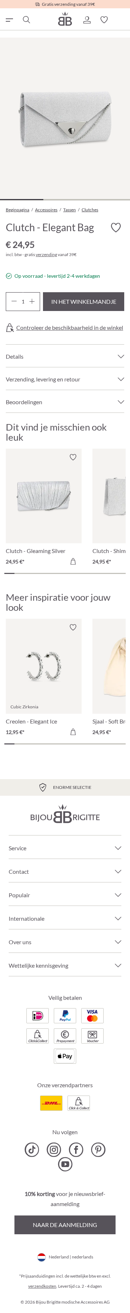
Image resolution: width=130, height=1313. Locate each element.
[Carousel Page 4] (40, 573)
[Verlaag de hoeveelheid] (14, 301)
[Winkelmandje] (121, 20)
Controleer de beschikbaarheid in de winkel (69, 327)
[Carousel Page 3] (30, 573)
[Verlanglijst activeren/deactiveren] (115, 228)
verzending (46, 254)
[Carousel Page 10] (100, 573)
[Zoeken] (26, 20)
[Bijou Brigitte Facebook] (76, 1150)
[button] (86, 20)
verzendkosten (42, 1286)
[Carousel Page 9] (90, 573)
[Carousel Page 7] (70, 573)
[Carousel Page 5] (50, 573)
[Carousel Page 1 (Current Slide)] (9, 573)
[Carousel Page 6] (60, 573)
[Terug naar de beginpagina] (65, 18)
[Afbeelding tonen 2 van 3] (65, 199)
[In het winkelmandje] (73, 561)
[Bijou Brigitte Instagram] (54, 1150)
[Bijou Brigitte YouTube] (65, 1164)
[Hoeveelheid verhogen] (32, 301)
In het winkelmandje (83, 301)
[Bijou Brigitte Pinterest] (98, 1150)
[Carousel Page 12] (121, 573)
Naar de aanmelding (65, 1224)
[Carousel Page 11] (110, 573)
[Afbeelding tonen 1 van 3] (21, 199)
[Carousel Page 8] (80, 573)
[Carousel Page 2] (19, 573)
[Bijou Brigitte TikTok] (32, 1150)
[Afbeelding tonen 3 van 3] (108, 199)
